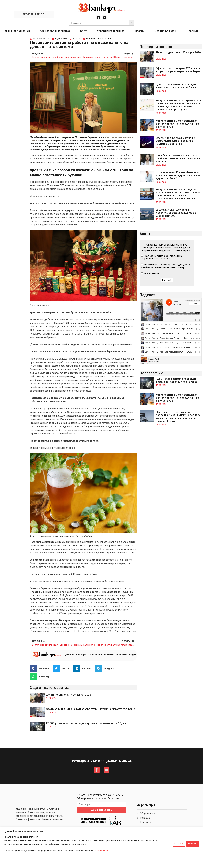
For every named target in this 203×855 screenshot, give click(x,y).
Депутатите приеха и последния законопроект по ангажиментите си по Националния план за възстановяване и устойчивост (178, 194)
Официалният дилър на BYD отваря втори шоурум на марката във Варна (90, 708)
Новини (90, 38)
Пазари (139, 31)
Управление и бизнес (111, 31)
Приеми (192, 843)
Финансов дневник (17, 31)
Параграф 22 (151, 373)
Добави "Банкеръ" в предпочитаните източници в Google (100, 654)
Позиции (192, 31)
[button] (40, 668)
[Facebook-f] (96, 770)
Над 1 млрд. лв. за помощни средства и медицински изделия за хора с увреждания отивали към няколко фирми (178, 416)
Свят (83, 31)
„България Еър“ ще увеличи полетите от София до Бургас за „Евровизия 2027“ (176, 212)
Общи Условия (101, 851)
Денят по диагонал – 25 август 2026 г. (69, 694)
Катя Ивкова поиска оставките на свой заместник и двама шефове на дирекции (178, 158)
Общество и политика (55, 31)
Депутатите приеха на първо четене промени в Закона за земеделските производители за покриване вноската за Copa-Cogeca (178, 105)
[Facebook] (98, 17)
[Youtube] (104, 17)
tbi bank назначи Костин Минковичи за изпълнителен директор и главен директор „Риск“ (178, 175)
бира (90, 214)
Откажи (178, 843)
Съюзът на (111, 137)
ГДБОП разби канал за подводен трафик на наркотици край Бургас (87, 723)
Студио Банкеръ (165, 31)
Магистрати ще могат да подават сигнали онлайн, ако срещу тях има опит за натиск (177, 123)
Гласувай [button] (166, 280)
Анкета (146, 234)
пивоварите (125, 137)
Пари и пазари (103, 38)
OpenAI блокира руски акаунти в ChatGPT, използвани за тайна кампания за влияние (175, 140)
